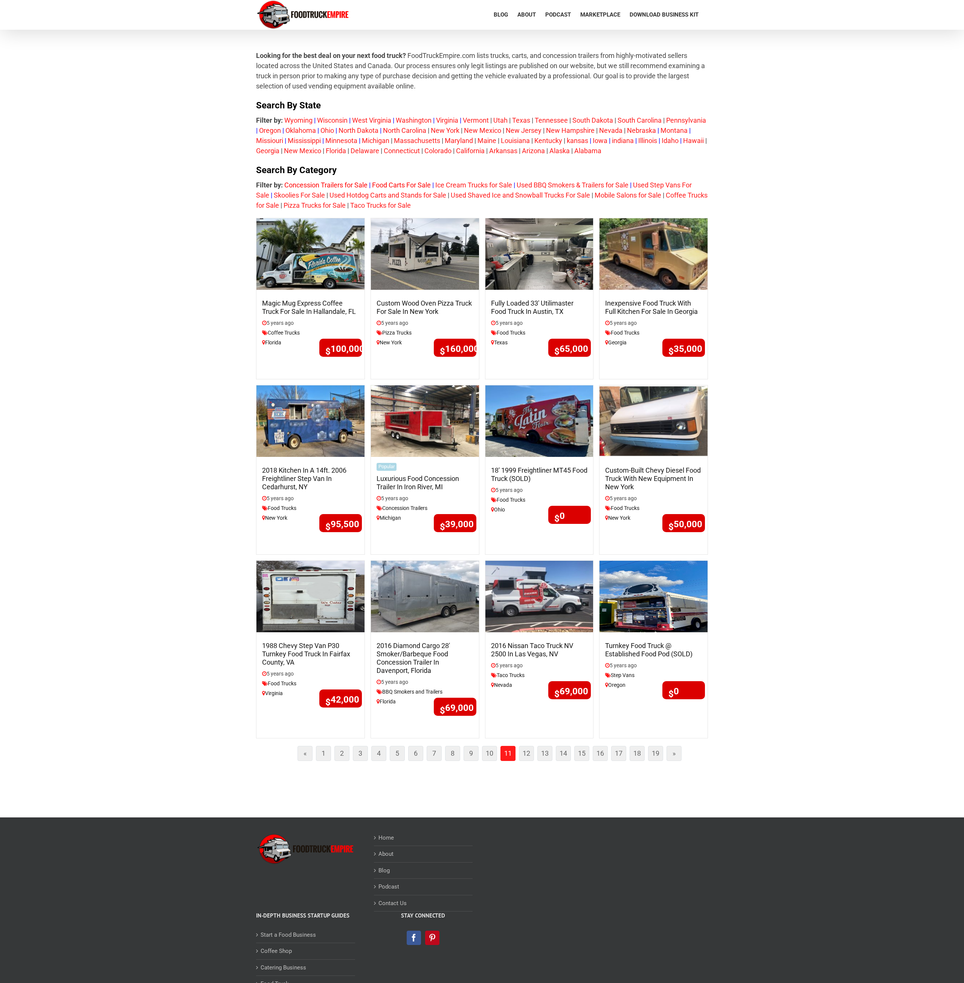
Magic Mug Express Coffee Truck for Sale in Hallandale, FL (309, 307)
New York (445, 130)
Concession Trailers (404, 508)
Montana (674, 130)
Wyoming (298, 120)
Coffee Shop (276, 951)
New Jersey (523, 130)
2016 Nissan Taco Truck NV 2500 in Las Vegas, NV (532, 650)
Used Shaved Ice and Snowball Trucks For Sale (520, 195)
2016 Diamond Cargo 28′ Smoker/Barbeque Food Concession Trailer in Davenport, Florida (413, 658)
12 (528, 755)
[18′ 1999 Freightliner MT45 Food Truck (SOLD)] (539, 421)
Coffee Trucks (284, 333)
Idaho (670, 141)
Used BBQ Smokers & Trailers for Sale (572, 185)
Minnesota (341, 141)
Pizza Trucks (397, 333)
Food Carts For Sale (401, 185)
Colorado (437, 151)
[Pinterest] (432, 938)
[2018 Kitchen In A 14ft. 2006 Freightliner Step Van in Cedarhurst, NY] (310, 421)
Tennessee (551, 120)
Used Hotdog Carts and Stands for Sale (387, 195)
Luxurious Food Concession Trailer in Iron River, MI (418, 483)
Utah (500, 120)
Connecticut (402, 151)
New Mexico (482, 130)
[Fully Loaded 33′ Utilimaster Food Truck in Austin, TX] (539, 253)
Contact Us (392, 903)
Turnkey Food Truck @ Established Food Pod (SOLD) (648, 650)
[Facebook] (414, 938)
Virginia (447, 120)
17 (620, 755)
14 (565, 755)
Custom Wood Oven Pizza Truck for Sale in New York (424, 307)
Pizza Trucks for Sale (315, 205)
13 (546, 755)
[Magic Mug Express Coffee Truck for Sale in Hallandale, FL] (310, 253)
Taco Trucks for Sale (380, 205)
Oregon (270, 130)
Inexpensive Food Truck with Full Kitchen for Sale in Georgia (651, 307)
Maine (486, 141)
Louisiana (515, 141)
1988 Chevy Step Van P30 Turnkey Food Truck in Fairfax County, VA (306, 654)
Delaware (365, 151)
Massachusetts (417, 141)
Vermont (476, 120)
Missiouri (269, 141)
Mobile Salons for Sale (628, 195)
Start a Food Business (288, 934)
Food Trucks (511, 333)
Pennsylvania (686, 120)
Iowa (600, 141)
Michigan (375, 141)
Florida (336, 151)
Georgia (267, 151)
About (386, 854)
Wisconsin (332, 120)
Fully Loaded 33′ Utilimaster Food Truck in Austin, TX (532, 307)
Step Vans (623, 675)
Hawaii (693, 141)
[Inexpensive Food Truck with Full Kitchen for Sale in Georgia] (653, 253)
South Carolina (640, 120)
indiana (623, 141)
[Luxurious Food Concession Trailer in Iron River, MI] (425, 421)
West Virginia (371, 120)
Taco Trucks (511, 675)
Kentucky (548, 141)
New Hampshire (570, 130)
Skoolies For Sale (299, 195)
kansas (577, 141)
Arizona (533, 151)
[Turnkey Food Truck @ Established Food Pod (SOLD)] (653, 596)
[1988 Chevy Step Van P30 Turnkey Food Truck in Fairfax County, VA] (310, 596)
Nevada (610, 130)
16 (602, 755)
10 (491, 755)
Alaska (559, 151)
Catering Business (283, 967)
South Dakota (592, 120)
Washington (414, 120)
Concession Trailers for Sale (326, 185)
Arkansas (503, 151)
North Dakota (358, 130)
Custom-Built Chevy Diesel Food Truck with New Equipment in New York (653, 478)
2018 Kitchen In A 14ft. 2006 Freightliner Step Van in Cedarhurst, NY (304, 478)
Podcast (388, 886)
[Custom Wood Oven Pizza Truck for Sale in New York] (425, 253)
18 (639, 755)
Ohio (327, 130)
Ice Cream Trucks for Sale (473, 185)
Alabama (587, 151)
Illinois (647, 141)
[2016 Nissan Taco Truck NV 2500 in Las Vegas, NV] (539, 596)
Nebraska (641, 130)
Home (386, 837)
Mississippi (304, 141)
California (470, 151)
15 (583, 755)
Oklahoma (300, 130)
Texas (521, 120)
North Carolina (404, 130)
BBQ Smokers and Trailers (412, 692)
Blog (384, 870)
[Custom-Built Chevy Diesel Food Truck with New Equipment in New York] (653, 421)
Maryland (459, 141)
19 (657, 755)
